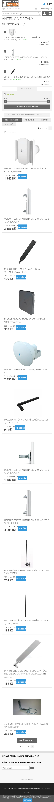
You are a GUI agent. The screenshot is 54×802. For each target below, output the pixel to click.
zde (50, 798)
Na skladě (11, 94)
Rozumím (27, 800)
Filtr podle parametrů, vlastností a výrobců (25, 115)
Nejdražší (44, 120)
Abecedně (9, 124)
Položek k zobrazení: (27, 107)
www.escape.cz (27, 779)
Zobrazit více (26, 89)
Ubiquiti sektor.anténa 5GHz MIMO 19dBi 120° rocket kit (26, 58)
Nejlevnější (29, 120)
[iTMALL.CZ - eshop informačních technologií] (10, 3)
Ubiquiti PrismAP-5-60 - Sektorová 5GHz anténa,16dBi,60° (23, 38)
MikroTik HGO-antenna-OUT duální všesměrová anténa (27, 78)
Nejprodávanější (11, 120)
